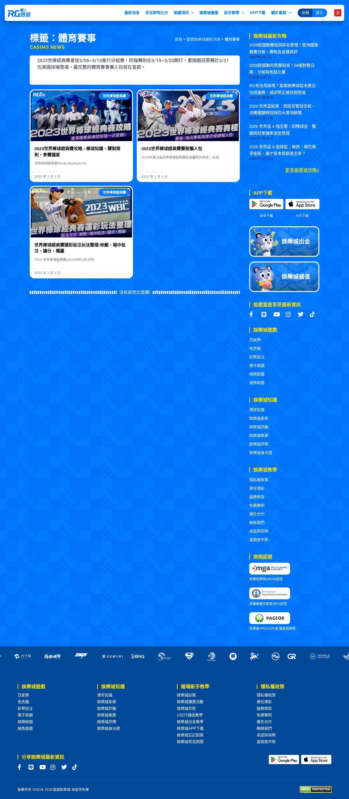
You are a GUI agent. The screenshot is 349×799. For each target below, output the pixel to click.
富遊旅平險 (258, 540)
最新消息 (132, 13)
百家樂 (255, 340)
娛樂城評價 (258, 444)
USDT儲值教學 (190, 715)
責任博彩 (256, 488)
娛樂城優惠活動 (190, 702)
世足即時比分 (156, 13)
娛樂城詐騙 (258, 427)
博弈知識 (256, 410)
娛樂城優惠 (208, 13)
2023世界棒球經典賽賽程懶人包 (171, 148)
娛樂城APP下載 (190, 728)
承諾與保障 (258, 531)
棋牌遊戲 (256, 374)
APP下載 (257, 13)
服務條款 (256, 497)
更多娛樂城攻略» (302, 170)
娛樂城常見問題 (190, 742)
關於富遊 (278, 13)
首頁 (178, 39)
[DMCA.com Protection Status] (316, 789)
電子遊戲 (256, 366)
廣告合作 (256, 514)
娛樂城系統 (258, 418)
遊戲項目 (181, 13)
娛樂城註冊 (186, 695)
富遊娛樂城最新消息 (203, 39)
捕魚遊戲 (256, 383)
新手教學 (231, 13)
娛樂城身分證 (260, 453)
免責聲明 (256, 505)
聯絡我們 (256, 523)
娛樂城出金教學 (190, 722)
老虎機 (255, 348)
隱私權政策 (258, 480)
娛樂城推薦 (258, 436)
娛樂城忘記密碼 (190, 735)
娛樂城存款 (186, 708)
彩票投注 (256, 357)
